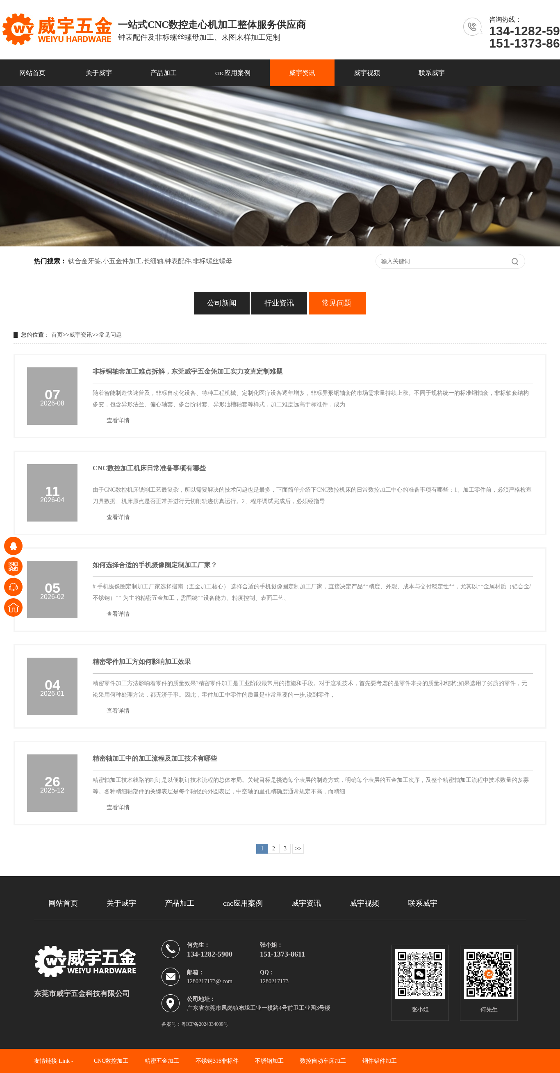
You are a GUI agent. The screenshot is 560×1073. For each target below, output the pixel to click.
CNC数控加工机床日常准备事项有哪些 (149, 468)
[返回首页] (13, 607)
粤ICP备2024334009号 (204, 1024)
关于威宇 (99, 72)
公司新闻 (222, 303)
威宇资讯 (302, 72)
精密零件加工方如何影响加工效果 (142, 661)
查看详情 (118, 420)
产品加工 (163, 72)
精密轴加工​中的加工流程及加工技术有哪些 (155, 758)
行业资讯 (279, 303)
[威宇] (98, 961)
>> (298, 848)
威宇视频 (367, 72)
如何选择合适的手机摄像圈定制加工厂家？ (155, 564)
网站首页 (32, 72)
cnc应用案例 (232, 72)
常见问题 (336, 303)
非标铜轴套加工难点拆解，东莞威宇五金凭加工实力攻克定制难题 (188, 371)
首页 (57, 335)
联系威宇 (432, 72)
